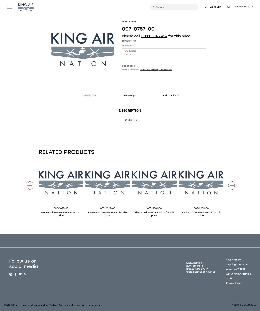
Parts (133, 22)
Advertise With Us (236, 269)
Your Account (233, 259)
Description (89, 95)
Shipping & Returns (236, 264)
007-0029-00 (107, 208)
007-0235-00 (201, 208)
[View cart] (228, 7)
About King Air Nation (238, 274)
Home (124, 22)
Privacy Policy (234, 283)
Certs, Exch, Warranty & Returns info (156, 70)
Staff (229, 278)
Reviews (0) (129, 95)
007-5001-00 (154, 208)
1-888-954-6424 (244, 7)
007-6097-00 (61, 208)
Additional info (170, 95)
